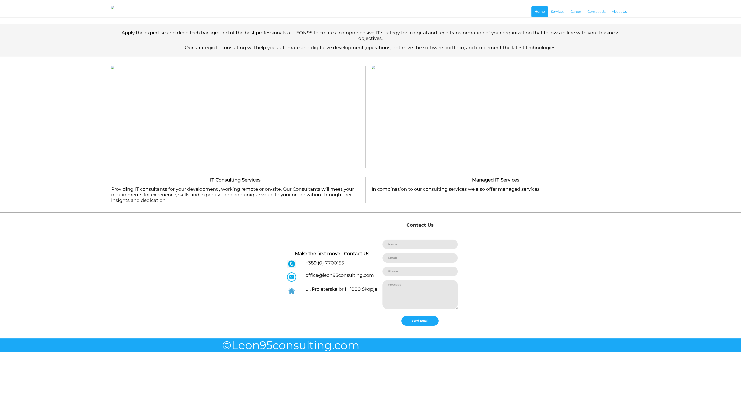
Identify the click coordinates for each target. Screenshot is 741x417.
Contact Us (596, 12)
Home (540, 12)
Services (557, 12)
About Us (619, 12)
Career (575, 12)
